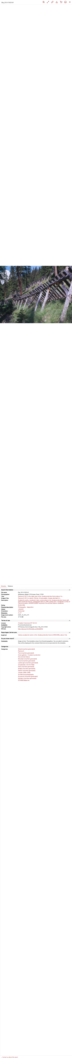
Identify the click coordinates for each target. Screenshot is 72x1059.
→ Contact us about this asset (9, 1057)
